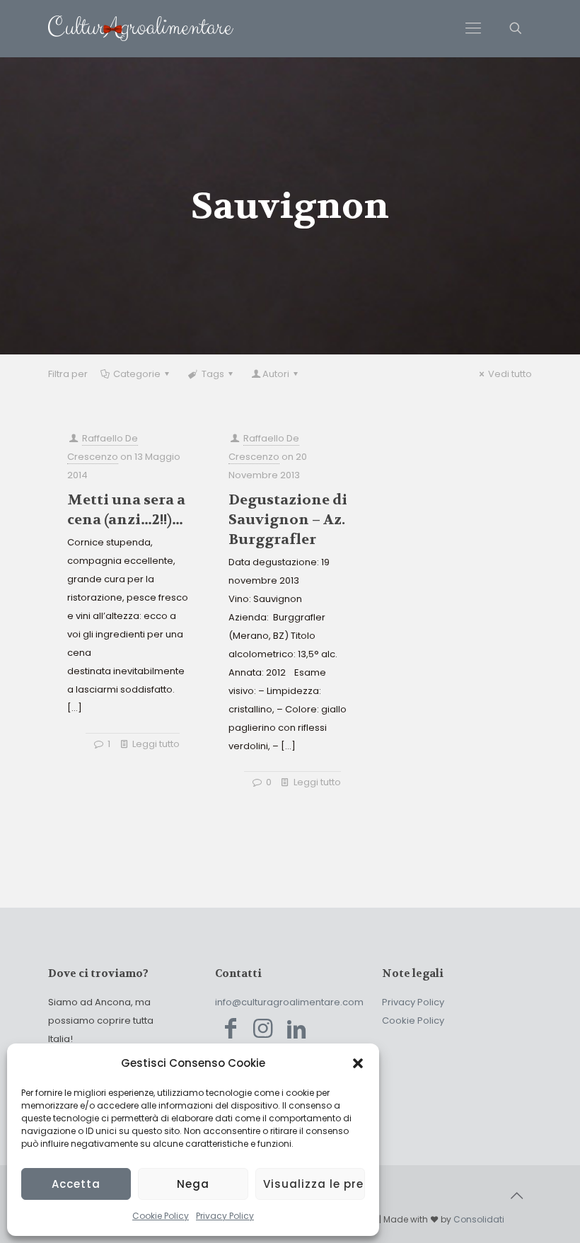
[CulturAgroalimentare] (140, 28)
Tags (213, 374)
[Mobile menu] (473, 28)
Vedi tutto (510, 374)
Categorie (137, 374)
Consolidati (478, 1219)
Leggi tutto (156, 744)
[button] (358, 1063)
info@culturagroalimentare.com (289, 1002)
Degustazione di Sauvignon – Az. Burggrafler (287, 519)
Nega (193, 1183)
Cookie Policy (160, 1216)
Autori (275, 374)
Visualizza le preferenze (314, 1183)
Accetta (76, 1183)
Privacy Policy (225, 1216)
